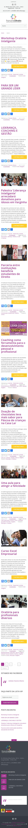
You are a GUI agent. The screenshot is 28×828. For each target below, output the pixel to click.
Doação (13, 457)
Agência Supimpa (17, 825)
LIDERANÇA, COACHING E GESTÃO (9, 130)
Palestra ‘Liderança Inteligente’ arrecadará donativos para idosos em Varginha (14, 196)
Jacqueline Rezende (5, 521)
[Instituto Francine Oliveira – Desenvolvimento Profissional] (14, 18)
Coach (15, 520)
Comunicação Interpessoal (7, 313)
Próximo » (4, 668)
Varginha (3, 387)
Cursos (2, 314)
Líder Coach (19, 386)
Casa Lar (3, 457)
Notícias (4, 238)
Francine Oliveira (12, 118)
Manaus (24, 386)
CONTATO (13, 1)
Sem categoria (20, 119)
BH (25, 519)
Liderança (9, 236)
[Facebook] (13, 4)
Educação (8, 459)
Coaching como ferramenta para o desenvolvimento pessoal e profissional (13, 345)
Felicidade (20, 520)
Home (2, 33)
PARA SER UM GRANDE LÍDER (10, 87)
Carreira (12, 520)
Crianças (8, 457)
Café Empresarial (5, 520)
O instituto (13, 459)
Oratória (17, 313)
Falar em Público (19, 652)
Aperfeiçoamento (5, 652)
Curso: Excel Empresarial (9, 552)
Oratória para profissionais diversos (10, 615)
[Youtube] (15, 4)
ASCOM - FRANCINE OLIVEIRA (15, 74)
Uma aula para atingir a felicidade (13, 484)
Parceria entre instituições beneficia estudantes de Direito (10, 271)
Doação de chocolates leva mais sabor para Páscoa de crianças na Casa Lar (13, 417)
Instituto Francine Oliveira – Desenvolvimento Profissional (13, 823)
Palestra (15, 236)
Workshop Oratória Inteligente (13, 39)
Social (18, 236)
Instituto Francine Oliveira (7, 654)
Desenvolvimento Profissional (8, 386)
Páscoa (17, 457)
